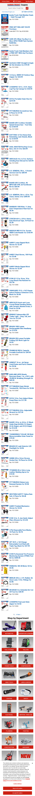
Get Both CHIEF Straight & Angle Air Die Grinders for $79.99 (21, 64)
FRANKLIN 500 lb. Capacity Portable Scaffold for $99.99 (20, 351)
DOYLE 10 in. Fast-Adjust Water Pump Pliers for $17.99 (21, 399)
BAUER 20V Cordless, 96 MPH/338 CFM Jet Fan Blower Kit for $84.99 (20, 185)
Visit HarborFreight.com (9, 11)
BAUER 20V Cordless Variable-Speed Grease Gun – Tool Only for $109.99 (20, 125)
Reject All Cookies (17, 788)
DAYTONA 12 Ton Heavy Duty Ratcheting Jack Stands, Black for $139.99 (20, 137)
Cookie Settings (17, 783)
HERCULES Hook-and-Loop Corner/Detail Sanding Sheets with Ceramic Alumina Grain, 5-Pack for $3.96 (20, 305)
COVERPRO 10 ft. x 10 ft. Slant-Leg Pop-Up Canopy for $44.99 (20, 88)
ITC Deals (18, 1)
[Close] (32, 763)
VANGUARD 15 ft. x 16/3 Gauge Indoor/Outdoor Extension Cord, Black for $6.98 (21, 292)
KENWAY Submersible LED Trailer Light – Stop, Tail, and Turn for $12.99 (20, 316)
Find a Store (6, 1)
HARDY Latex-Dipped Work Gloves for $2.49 (19, 244)
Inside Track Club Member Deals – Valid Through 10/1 (21, 16)
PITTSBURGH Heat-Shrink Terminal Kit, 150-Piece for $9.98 (21, 387)
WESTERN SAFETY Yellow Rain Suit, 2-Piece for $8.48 (20, 495)
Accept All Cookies (17, 793)
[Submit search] (27, 8)
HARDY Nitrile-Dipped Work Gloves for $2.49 (19, 268)
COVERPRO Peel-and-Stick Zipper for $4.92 (19, 603)
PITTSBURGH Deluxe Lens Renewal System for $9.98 (19, 483)
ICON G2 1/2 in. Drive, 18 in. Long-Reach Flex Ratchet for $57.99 (20, 280)
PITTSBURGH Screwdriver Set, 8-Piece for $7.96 (20, 112)
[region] (17, 778)
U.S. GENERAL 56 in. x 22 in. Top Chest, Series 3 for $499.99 (21, 196)
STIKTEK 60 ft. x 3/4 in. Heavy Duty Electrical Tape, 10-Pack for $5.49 (21, 221)
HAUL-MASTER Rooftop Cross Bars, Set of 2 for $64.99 (20, 148)
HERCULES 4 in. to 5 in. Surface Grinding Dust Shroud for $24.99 (21, 160)
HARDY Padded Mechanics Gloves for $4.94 (19, 507)
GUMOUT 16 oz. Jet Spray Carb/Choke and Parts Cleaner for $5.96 (20, 364)
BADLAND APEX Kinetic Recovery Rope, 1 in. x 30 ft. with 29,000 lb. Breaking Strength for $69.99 (21, 377)
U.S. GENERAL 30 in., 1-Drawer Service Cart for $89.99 (20, 172)
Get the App (29, 1)
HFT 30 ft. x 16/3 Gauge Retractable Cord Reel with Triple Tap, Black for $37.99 (19, 544)
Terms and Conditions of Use (14, 780)
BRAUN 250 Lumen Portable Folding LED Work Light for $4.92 (19, 340)
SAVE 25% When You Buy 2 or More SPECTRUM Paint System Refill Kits (21, 41)
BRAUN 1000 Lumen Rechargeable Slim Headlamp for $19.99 (20, 328)
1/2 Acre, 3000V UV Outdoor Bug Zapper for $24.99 (21, 76)
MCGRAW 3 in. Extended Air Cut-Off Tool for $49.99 (21, 591)
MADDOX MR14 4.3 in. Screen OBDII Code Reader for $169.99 (21, 232)
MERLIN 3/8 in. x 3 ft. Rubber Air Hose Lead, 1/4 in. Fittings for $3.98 (21, 580)
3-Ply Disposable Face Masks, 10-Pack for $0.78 (20, 531)
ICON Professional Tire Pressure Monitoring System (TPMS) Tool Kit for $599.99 (21, 556)
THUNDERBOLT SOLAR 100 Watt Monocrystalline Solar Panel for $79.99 (21, 436)
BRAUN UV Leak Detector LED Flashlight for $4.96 (20, 447)
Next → (20, 614)
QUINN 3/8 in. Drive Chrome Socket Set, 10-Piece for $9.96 (20, 459)
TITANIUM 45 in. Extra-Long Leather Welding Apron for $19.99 (19, 472)
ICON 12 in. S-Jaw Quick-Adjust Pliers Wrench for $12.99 (21, 519)
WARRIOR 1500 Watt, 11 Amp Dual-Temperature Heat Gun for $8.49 (21, 209)
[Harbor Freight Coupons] (17, 5)
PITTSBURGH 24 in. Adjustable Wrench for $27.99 (20, 411)
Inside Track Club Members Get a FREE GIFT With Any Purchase (21, 52)
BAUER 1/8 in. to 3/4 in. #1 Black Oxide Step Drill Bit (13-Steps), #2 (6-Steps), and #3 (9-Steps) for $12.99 (21, 425)
